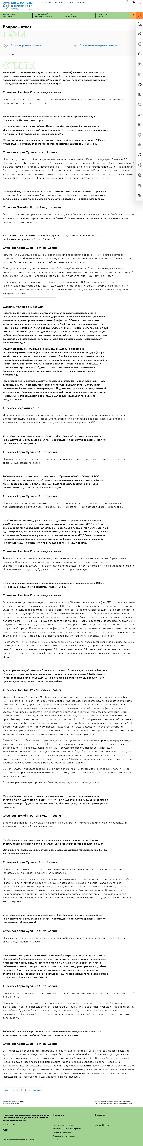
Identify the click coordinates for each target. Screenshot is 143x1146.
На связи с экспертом (64, 2)
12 (25, 1090)
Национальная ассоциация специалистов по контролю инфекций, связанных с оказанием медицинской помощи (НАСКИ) (113, 1103)
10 (17, 1090)
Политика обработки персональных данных (20, 1140)
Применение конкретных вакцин (98, 45)
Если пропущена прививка (26, 45)
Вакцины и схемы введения (64, 1136)
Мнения (56, 1140)
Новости (80, 2)
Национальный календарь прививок (67, 1129)
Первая (7, 1090)
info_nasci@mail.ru (102, 1125)
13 (29, 1090)
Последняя (37, 1090)
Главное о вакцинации (62, 1132)
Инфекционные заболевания (64, 1125)
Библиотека (46, 2)
